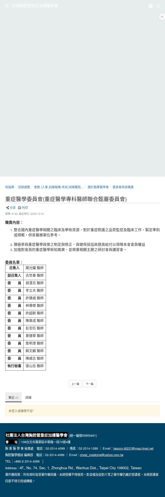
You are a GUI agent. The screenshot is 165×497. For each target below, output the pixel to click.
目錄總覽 (24, 187)
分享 (13, 207)
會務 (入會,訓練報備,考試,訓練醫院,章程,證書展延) (67, 187)
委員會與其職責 (123, 187)
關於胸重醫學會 (98, 187)
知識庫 (9, 187)
